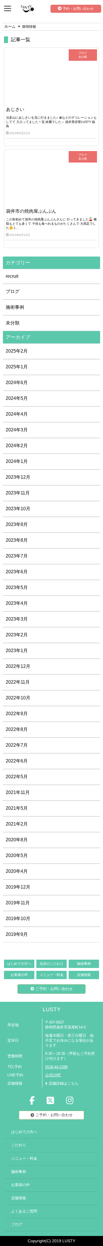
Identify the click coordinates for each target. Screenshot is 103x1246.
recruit (12, 276)
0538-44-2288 (56, 1067)
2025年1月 (17, 366)
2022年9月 (17, 713)
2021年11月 (18, 792)
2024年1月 (17, 461)
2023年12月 (18, 477)
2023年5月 (17, 587)
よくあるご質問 (24, 1211)
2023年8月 (17, 540)
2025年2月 (17, 351)
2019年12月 (18, 887)
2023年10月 (18, 508)
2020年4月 (17, 871)
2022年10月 (18, 697)
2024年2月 (17, 445)
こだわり (18, 1145)
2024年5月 (17, 398)
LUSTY (52, 1009)
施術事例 (15, 307)
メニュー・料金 (51, 975)
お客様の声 (19, 975)
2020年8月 (17, 839)
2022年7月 (17, 745)
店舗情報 (84, 975)
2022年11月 (18, 682)
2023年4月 (17, 603)
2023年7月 (17, 555)
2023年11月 (18, 492)
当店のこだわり (51, 964)
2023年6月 (17, 571)
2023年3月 (17, 619)
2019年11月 (18, 902)
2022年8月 (17, 729)
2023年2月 (17, 634)
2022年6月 (17, 760)
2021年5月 (17, 808)
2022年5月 (17, 776)
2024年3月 (17, 429)
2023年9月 (17, 524)
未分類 (12, 322)
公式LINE (53, 1075)
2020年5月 (17, 855)
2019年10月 (18, 918)
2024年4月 (17, 414)
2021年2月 (17, 823)
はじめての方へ (19, 964)
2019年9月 (17, 934)
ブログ (12, 291)
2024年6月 (17, 382)
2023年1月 (17, 650)
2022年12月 (18, 666)
